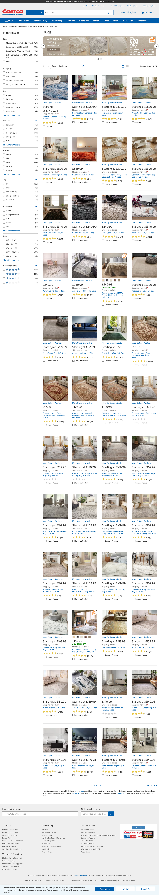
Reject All (145, 889)
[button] (110, 12)
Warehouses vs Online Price (91, 849)
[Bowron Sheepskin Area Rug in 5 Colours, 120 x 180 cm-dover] (77, 637)
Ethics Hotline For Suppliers (12, 864)
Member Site (142, 21)
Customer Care (88, 825)
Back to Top (152, 785)
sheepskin (77, 793)
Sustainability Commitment (12, 849)
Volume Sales (47, 852)
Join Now (45, 830)
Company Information (10, 830)
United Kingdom (149, 6)
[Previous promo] (43, 46)
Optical (96, 21)
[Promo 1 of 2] (98, 59)
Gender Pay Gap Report (110, 880)
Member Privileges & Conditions (53, 838)
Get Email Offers (90, 809)
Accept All (105, 889)
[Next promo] (156, 46)
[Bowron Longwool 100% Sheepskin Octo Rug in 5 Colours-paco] (115, 280)
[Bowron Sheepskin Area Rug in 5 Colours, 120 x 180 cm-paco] (85, 637)
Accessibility (85, 852)
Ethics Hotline (129, 880)
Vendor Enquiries (8, 861)
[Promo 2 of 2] (101, 59)
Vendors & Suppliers (12, 854)
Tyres (106, 21)
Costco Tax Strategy (9, 835)
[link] (55, 99)
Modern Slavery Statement (12, 858)
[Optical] (99, 21)
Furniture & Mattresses (17, 26)
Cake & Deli (128, 21)
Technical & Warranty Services (92, 846)
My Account (46, 843)
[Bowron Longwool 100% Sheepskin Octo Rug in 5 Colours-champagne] (103, 280)
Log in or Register (48, 841)
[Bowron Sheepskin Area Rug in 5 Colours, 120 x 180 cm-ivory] (81, 637)
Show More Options (11, 115)
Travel (115, 21)
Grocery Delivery (40, 21)
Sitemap (27, 880)
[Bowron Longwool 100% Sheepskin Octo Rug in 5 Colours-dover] (107, 280)
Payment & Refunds (88, 832)
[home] (12, 12)
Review (125, 889)
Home (5, 26)
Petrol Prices (23, 21)
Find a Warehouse (12, 809)
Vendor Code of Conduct (11, 866)
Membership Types (49, 832)
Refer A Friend (47, 835)
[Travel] (118, 21)
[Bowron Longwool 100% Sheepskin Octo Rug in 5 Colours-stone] (119, 280)
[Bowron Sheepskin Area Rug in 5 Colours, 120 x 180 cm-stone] (89, 637)
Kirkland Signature (9, 846)
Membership (57, 21)
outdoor (121, 793)
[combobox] (34, 12)
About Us (6, 825)
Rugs (55, 26)
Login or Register (128, 12)
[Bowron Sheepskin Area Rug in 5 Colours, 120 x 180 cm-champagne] (73, 637)
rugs (82, 791)
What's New (84, 21)
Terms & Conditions (42, 880)
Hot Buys (71, 21)
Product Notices (87, 841)
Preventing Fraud (87, 843)
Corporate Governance (10, 843)
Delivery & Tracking (88, 838)
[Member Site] (147, 21)
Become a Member (80, 875)
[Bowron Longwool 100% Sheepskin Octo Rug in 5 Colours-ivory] (111, 280)
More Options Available (53, 102)
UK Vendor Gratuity (9, 869)
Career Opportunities (10, 832)
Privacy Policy (7, 838)
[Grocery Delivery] (47, 21)
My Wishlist (46, 849)
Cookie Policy (74, 880)
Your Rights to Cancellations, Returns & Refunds (98, 835)
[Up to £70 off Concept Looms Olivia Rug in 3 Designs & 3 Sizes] (99, 46)
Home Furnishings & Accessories (40, 26)
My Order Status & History (51, 846)
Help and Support (87, 830)
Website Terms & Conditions (12, 841)
